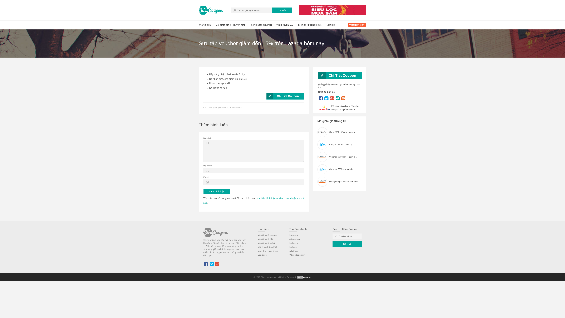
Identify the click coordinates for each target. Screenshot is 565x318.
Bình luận (208, 138)
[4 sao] (326, 84)
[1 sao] (319, 84)
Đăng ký (347, 244)
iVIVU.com (294, 251)
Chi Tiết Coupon (288, 96)
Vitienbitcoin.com (297, 255)
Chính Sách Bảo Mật (267, 247)
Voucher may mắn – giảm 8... (343, 157)
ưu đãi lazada (235, 107)
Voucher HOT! (357, 25)
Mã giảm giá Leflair (266, 243)
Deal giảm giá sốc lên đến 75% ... (344, 181)
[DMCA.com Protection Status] (304, 277)
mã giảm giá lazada (218, 107)
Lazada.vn (294, 235)
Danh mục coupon (261, 25)
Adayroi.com (295, 239)
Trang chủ (205, 25)
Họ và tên (208, 165)
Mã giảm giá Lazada (267, 235)
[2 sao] (321, 84)
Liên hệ (331, 25)
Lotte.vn (293, 247)
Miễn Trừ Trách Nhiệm (268, 251)
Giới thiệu (262, 255)
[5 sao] (329, 84)
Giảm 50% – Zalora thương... (343, 132)
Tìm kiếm (282, 10)
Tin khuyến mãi (284, 25)
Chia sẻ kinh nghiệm (309, 25)
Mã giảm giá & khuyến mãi (230, 25)
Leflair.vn (293, 243)
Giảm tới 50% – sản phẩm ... (342, 169)
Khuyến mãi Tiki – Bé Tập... (342, 144)
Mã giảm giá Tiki (265, 239)
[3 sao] (324, 84)
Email (206, 177)
